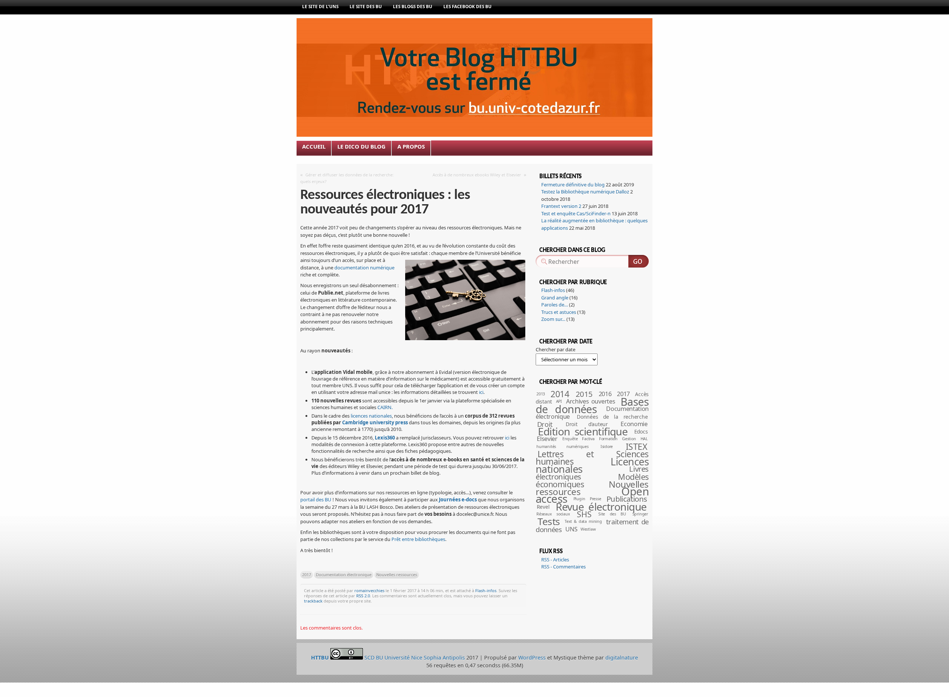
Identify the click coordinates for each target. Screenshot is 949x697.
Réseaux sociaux (553, 514)
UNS (571, 529)
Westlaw (588, 529)
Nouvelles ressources (396, 574)
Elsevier (547, 439)
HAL (644, 438)
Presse (595, 498)
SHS (584, 514)
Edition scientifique (583, 431)
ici (481, 392)
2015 (584, 394)
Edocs (641, 431)
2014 (559, 394)
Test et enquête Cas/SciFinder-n (576, 213)
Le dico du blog (361, 146)
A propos (411, 146)
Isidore (607, 446)
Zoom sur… (553, 319)
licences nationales (371, 415)
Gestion (629, 438)
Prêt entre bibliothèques (418, 539)
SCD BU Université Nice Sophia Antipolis (415, 657)
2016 (605, 394)
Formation (608, 438)
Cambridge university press (375, 422)
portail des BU (315, 499)
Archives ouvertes (590, 401)
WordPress (532, 657)
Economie (634, 424)
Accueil (313, 146)
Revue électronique (601, 506)
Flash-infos (485, 590)
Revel (543, 506)
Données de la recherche (612, 416)
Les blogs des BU (412, 6)
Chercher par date (555, 349)
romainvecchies (369, 590)
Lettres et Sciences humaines (592, 457)
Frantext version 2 (561, 206)
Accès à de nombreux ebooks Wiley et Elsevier (477, 174)
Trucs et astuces (558, 312)
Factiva (588, 438)
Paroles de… (554, 304)
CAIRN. (385, 407)
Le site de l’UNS (320, 6)
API (559, 401)
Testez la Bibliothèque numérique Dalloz (585, 191)
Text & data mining (583, 521)
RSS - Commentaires (563, 566)
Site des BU (612, 514)
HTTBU (418, 45)
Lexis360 (385, 437)
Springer (640, 514)
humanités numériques (562, 446)
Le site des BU (366, 6)
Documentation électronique (343, 574)
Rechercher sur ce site (638, 261)
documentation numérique (364, 267)
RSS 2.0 (363, 595)
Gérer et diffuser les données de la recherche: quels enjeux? (347, 178)
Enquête (570, 438)
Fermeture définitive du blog (573, 184)
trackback (313, 601)
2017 (306, 574)
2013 (540, 393)
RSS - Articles (555, 559)
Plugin (579, 498)
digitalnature (621, 657)
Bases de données (592, 405)
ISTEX (636, 446)
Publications (626, 499)
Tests (549, 521)
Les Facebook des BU (467, 6)
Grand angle (554, 297)
